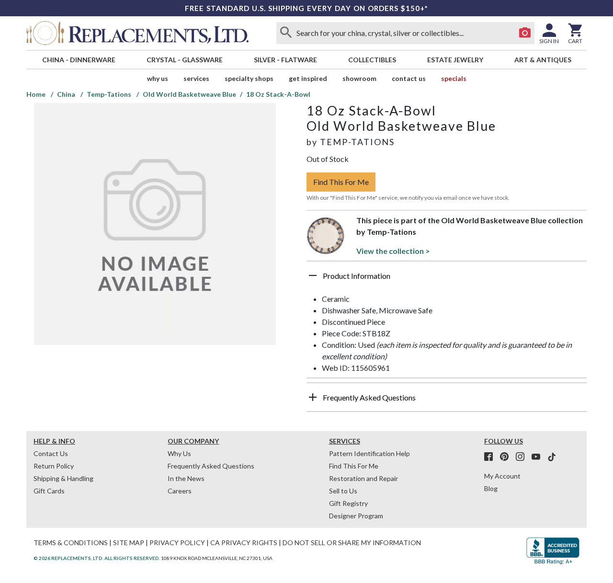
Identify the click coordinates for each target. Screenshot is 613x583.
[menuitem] (78, 60)
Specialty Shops (249, 78)
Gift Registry (348, 503)
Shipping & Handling (63, 478)
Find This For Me (341, 181)
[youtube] (539, 457)
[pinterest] (507, 457)
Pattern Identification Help (369, 453)
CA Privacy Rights (243, 542)
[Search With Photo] (524, 33)
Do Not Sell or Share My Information (352, 542)
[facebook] (491, 457)
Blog (491, 488)
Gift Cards (49, 491)
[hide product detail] (312, 275)
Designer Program (356, 516)
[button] (446, 279)
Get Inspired (308, 78)
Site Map (128, 542)
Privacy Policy (177, 542)
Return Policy (54, 466)
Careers (180, 491)
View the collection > (393, 250)
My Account (502, 476)
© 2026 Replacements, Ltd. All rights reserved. (97, 558)
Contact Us (409, 78)
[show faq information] (312, 397)
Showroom (359, 78)
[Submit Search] (285, 33)
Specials (453, 78)
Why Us (179, 453)
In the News (186, 478)
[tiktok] (551, 457)
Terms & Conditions (71, 542)
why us (157, 78)
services (196, 78)
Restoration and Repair (363, 478)
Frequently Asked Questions (211, 466)
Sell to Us (343, 491)
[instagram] (523, 457)
